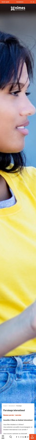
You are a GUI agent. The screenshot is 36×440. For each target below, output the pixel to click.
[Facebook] (16, 437)
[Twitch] (28, 437)
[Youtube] (25, 437)
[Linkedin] (23, 437)
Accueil (5, 405)
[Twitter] (18, 437)
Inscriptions (19, 2)
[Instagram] (21, 437)
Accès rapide (5, 2)
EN (33, 2)
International (11, 405)
